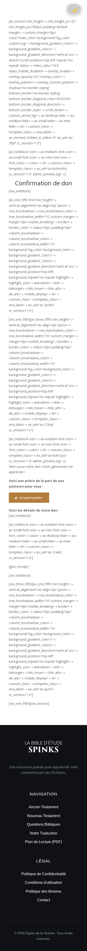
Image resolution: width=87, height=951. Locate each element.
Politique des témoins (43, 891)
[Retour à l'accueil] (43, 756)
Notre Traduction (43, 833)
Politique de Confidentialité (43, 874)
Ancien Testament (43, 807)
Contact (43, 900)
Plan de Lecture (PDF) (43, 842)
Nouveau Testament (43, 816)
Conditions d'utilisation (43, 882)
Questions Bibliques (43, 824)
